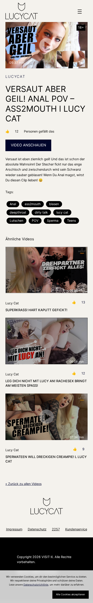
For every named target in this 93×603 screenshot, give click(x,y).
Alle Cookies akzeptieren (70, 594)
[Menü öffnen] (79, 11)
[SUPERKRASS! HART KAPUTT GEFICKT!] (46, 270)
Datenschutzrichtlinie (35, 584)
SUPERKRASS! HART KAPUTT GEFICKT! (36, 310)
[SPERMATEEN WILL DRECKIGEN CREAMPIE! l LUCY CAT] (46, 417)
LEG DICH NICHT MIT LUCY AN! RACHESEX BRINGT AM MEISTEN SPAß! (46, 383)
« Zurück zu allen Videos (23, 484)
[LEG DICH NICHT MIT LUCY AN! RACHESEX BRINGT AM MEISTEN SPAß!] (46, 341)
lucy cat (62, 212)
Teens (71, 220)
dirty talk (41, 212)
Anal (13, 204)
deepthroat (18, 212)
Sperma (52, 220)
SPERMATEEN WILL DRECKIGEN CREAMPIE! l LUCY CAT (46, 459)
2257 (56, 529)
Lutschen (16, 220)
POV (35, 220)
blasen (54, 204)
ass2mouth (33, 204)
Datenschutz (37, 529)
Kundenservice (76, 529)
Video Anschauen (28, 145)
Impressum (14, 529)
